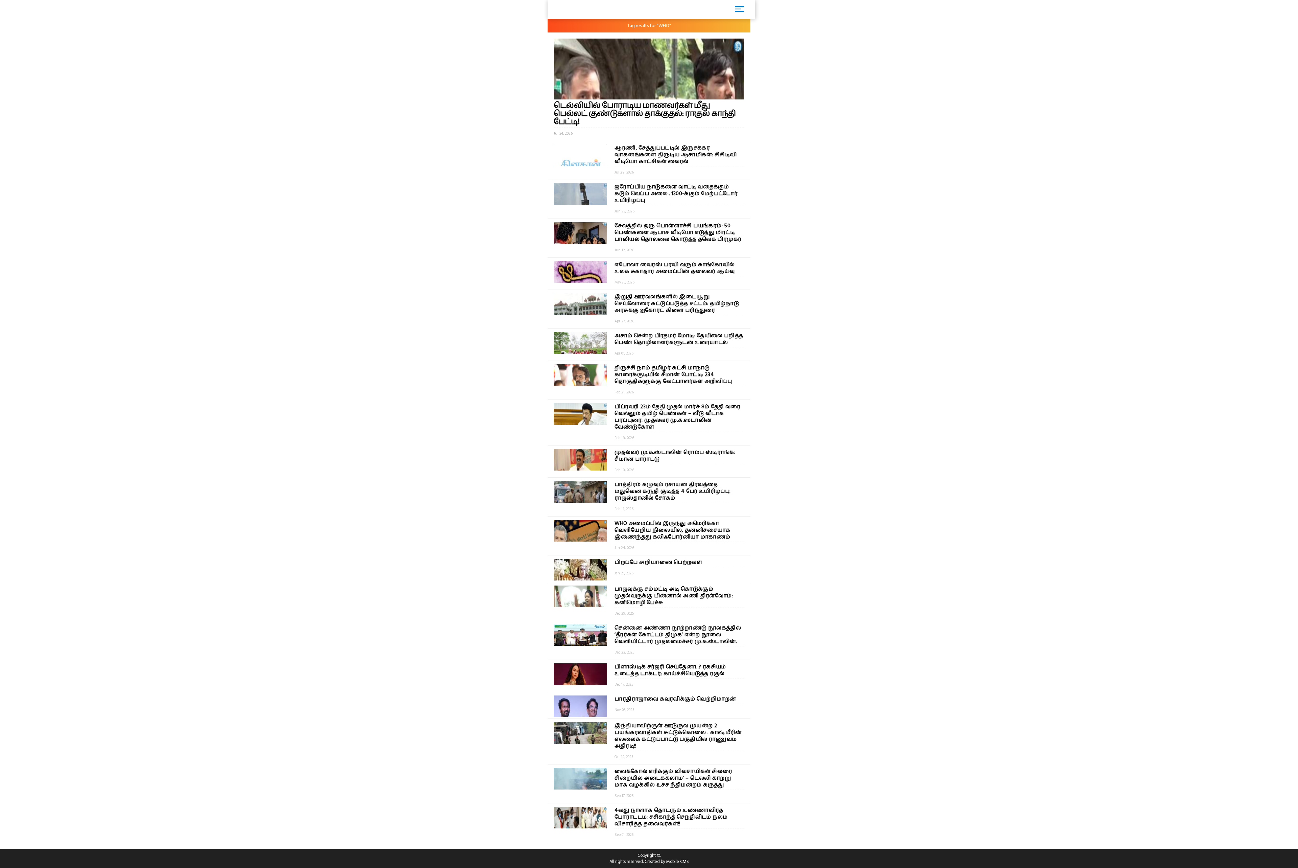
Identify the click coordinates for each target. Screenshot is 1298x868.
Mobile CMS (677, 862)
